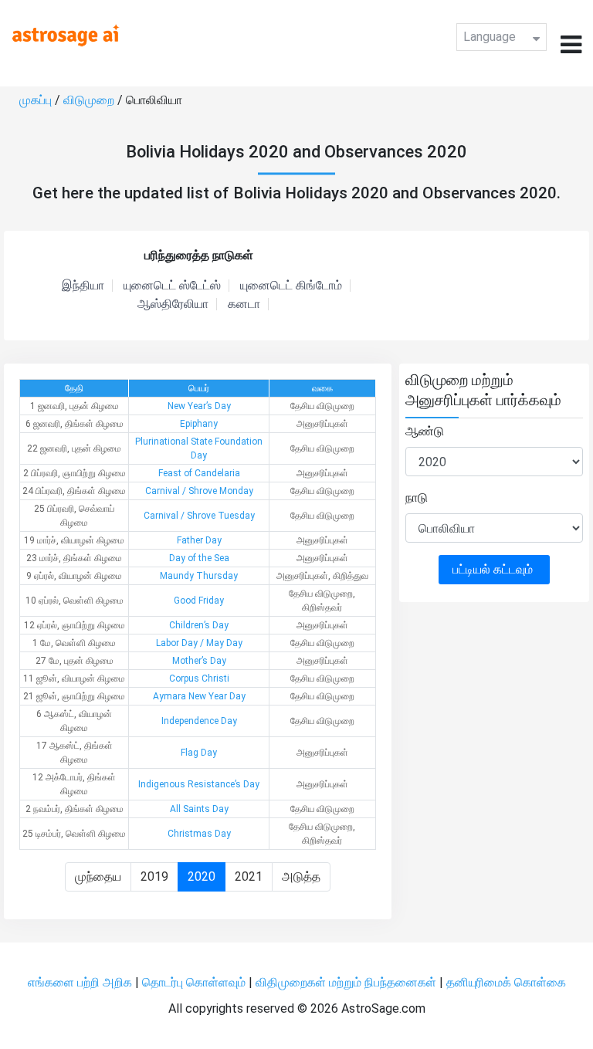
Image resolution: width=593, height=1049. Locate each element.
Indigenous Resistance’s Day (198, 784)
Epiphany (199, 423)
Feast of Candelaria (199, 473)
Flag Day (199, 752)
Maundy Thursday (199, 575)
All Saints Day (199, 809)
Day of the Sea (199, 558)
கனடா (244, 304)
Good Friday (199, 600)
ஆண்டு (424, 431)
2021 (249, 876)
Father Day (199, 540)
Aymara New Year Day (199, 696)
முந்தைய (98, 876)
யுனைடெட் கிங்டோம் (291, 285)
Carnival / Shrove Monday (199, 491)
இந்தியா (83, 285)
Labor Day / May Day (199, 643)
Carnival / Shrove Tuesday (199, 515)
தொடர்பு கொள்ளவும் (195, 982)
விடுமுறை (90, 100)
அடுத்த (301, 876)
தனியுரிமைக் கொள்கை (506, 982)
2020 (201, 876)
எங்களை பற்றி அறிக (81, 982)
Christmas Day (199, 833)
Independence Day (199, 721)
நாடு (416, 497)
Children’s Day (199, 625)
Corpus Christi (199, 678)
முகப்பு (37, 100)
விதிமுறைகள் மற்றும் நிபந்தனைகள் (346, 982)
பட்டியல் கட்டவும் (494, 569)
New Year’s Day (199, 406)
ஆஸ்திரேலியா (172, 304)
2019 (154, 876)
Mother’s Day (199, 660)
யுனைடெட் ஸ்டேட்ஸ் (172, 285)
